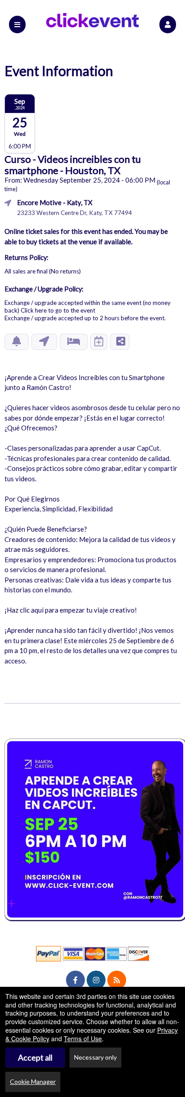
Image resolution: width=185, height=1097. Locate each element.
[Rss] (116, 980)
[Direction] (44, 341)
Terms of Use (83, 1038)
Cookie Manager (33, 1081)
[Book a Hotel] (73, 341)
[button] (167, 24)
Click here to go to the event (58, 310)
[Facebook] (75, 980)
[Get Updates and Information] (16, 341)
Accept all (35, 1057)
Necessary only (95, 1057)
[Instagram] (96, 980)
